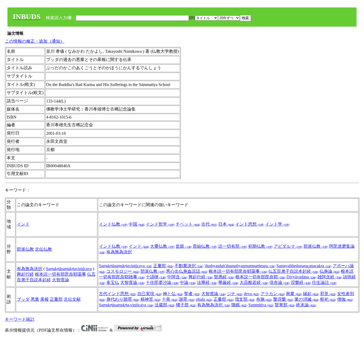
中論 (188, 282)
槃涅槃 (283, 299)
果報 (44, 299)
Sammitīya (261, 305)
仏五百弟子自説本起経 (293, 271)
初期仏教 (260, 246)
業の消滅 (306, 299)
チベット (188, 224)
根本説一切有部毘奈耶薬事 (60, 274)
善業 (294, 293)
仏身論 (329, 271)
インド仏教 (113, 224)
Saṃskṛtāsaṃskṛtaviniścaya (69, 268)
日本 (226, 224)
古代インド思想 (117, 293)
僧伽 (345, 299)
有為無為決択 (119, 252)
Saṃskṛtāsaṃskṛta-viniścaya (126, 305)
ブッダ (23, 299)
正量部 (163, 265)
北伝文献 (72, 299)
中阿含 (177, 277)
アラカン (272, 293)
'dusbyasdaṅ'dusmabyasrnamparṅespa (239, 265)
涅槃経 (301, 282)
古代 (209, 224)
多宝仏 (112, 282)
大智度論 (60, 280)
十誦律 (156, 277)
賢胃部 (285, 305)
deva (251, 293)
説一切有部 (232, 246)
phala (204, 299)
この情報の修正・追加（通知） (34, 41)
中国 (137, 224)
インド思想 (249, 224)
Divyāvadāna (301, 277)
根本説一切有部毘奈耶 (260, 277)
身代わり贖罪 (122, 299)
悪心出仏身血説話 (187, 271)
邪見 (328, 293)
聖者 (192, 293)
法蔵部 (165, 305)
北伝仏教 (43, 249)
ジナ (235, 293)
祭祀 (328, 299)
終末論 (306, 305)
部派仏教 (25, 249)
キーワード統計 (20, 319)
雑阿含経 (329, 277)
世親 (184, 246)
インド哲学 (160, 224)
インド (23, 224)
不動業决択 (189, 265)
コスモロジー (122, 271)
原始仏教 (205, 246)
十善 (170, 299)
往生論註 (324, 282)
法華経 (207, 282)
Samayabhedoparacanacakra (303, 265)
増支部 (245, 299)
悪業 (35, 299)
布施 (264, 299)
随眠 (239, 305)
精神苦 (150, 299)
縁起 (311, 293)
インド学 (277, 224)
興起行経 (25, 274)
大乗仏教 (162, 246)
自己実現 (149, 293)
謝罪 (187, 299)
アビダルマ (288, 246)
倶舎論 (279, 282)
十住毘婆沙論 (162, 282)
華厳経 (228, 282)
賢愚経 (224, 277)
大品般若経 (254, 282)
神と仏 (173, 293)
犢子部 (186, 305)
